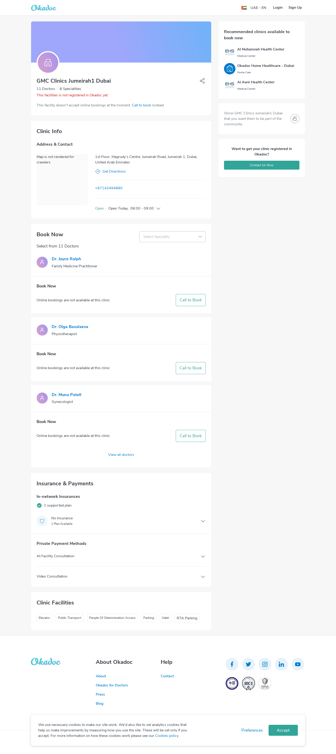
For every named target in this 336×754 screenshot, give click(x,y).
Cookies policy (167, 735)
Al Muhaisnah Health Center (260, 49)
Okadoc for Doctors (112, 685)
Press (100, 694)
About (101, 676)
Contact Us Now (262, 165)
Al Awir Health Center (256, 82)
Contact (167, 676)
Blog (100, 703)
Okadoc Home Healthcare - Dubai (265, 65)
